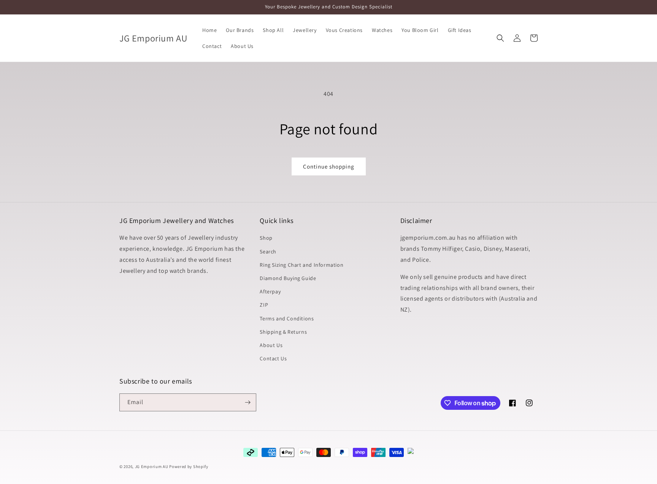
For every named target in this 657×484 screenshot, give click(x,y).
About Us (271, 345)
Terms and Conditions (287, 318)
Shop (266, 237)
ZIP (264, 304)
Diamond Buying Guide (288, 278)
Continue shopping (328, 166)
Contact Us (273, 358)
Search (268, 251)
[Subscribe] (247, 402)
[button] (500, 38)
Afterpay (270, 291)
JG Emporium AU (151, 466)
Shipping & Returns (283, 331)
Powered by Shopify (188, 466)
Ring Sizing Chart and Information (301, 264)
